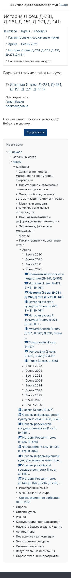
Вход (63, 5)
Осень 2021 (29, 44)
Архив (12, 44)
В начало (10, 31)
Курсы (25, 31)
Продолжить (35, 132)
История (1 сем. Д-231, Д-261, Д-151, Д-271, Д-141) (36, 87)
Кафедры (40, 31)
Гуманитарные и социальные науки (33, 37)
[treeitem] (35, 354)
